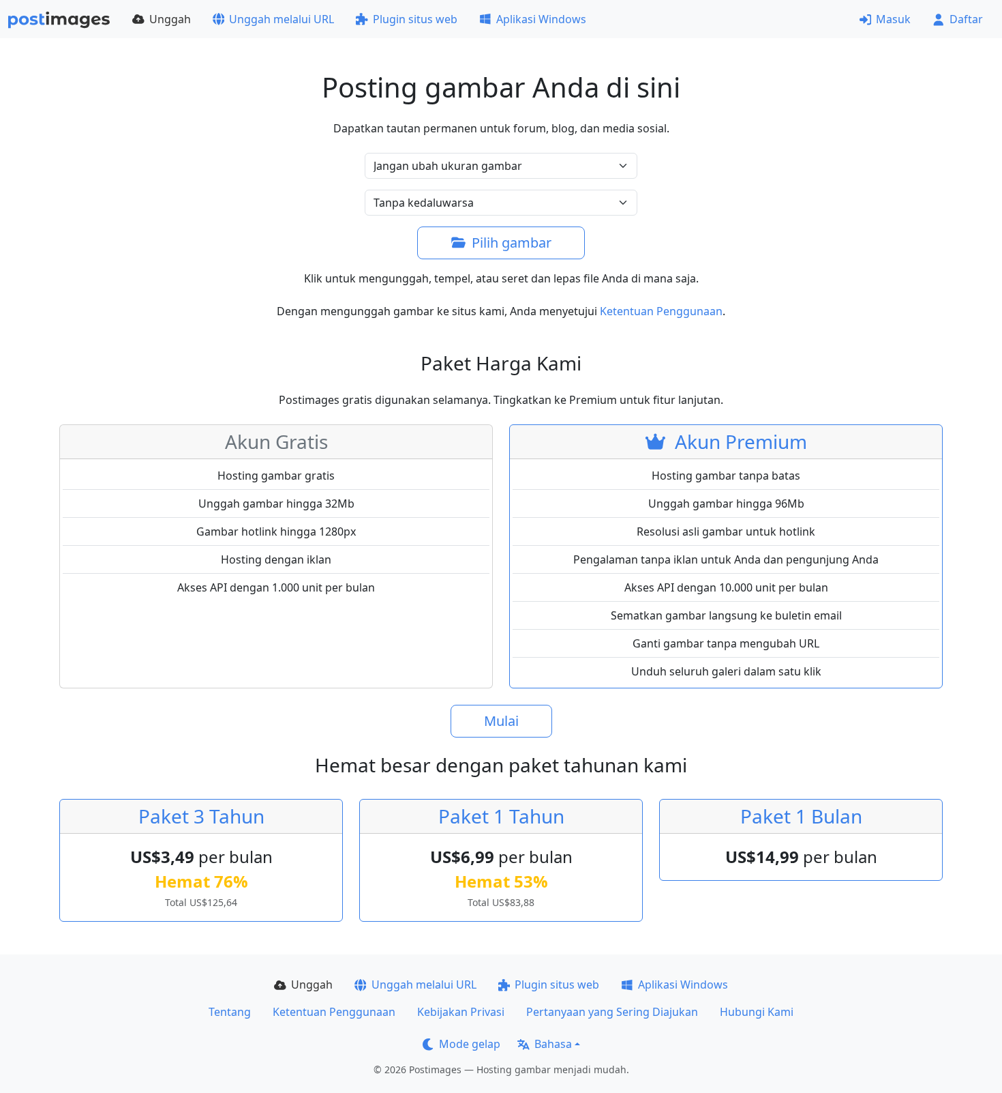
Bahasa (553, 1043)
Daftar (966, 19)
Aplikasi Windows (541, 19)
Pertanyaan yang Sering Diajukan (612, 1011)
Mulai (501, 721)
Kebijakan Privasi (460, 1011)
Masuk (893, 19)
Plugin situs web (415, 19)
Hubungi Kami (756, 1011)
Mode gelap (469, 1043)
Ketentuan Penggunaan (661, 311)
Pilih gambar (511, 242)
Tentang (230, 1011)
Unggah (170, 19)
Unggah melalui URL (281, 19)
